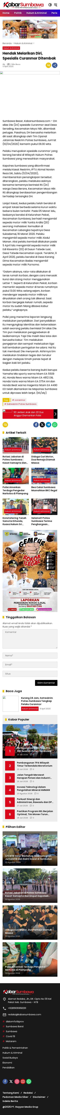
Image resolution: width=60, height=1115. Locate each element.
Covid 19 (10, 1036)
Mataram (11, 1041)
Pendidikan (9, 1067)
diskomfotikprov (15, 1021)
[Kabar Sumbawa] (24, 4)
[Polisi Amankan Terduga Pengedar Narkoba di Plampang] (16, 476)
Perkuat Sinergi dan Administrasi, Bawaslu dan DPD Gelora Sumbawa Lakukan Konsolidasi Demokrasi (35, 801)
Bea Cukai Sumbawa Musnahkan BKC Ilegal (44, 489)
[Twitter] (42, 424)
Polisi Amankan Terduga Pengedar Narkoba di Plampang (16, 490)
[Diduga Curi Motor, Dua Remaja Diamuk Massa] (44, 445)
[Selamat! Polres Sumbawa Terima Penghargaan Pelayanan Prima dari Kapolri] (44, 507)
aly (4, 64)
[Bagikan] (54, 65)
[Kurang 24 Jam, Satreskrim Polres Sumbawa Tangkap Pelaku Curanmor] (11, 704)
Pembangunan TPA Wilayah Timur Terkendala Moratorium (34, 764)
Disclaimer (39, 1097)
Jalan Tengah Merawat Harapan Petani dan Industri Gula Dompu (33, 776)
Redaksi (28, 1092)
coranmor (20, 400)
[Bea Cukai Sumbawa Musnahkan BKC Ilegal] (44, 476)
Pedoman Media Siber (15, 1097)
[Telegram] (48, 424)
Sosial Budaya (10, 1057)
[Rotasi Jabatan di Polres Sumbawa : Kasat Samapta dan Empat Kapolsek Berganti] (16, 445)
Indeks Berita (10, 1101)
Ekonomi (7, 1062)
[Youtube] (22, 1081)
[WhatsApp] (54, 424)
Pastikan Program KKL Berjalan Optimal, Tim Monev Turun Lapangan (35, 813)
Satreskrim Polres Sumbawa (21, 404)
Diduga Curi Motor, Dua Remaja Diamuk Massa (43, 459)
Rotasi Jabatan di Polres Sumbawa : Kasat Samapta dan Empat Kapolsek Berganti (14, 460)
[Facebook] (36, 424)
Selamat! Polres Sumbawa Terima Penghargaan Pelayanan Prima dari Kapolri (43, 521)
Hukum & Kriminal (11, 48)
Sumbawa (11, 1031)
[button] (50, 5)
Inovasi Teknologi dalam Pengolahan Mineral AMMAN (33, 789)
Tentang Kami (11, 1092)
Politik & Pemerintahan (15, 1047)
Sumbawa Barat (15, 1026)
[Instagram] (17, 1081)
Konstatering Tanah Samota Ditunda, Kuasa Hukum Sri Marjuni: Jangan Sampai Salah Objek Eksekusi (14, 521)
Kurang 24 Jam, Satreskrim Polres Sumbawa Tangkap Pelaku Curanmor (37, 701)
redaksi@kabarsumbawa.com (24, 1014)
